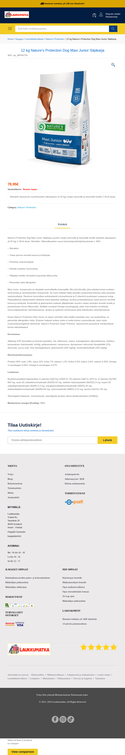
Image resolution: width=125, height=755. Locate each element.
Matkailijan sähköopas (16, 587)
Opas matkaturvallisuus (73, 587)
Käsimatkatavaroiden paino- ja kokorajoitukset (27, 578)
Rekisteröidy (112, 17)
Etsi (113, 29)
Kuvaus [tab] (62, 224)
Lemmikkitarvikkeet (17, 678)
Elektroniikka (37, 675)
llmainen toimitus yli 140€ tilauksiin (79, 619)
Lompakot (35, 678)
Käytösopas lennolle (72, 578)
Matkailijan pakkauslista (16, 582)
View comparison (22, 751)
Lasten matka (104, 675)
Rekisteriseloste (15, 483)
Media (11, 493)
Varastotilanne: (15, 189)
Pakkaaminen (64, 678)
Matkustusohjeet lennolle (74, 582)
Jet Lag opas (68, 596)
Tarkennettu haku (79, 695)
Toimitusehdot (14, 488)
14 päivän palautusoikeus (74, 624)
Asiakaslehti (13, 497)
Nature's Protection (27, 207)
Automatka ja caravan (18, 675)
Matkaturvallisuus (55, 675)
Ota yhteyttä (49, 695)
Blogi (10, 479)
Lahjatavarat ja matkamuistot (81, 675)
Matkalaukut (49, 678)
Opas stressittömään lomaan (75, 591)
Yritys (10, 474)
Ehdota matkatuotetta (75, 483)
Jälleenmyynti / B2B (74, 479)
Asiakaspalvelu (72, 474)
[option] (62, 116)
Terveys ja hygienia (82, 678)
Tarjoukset (100, 678)
